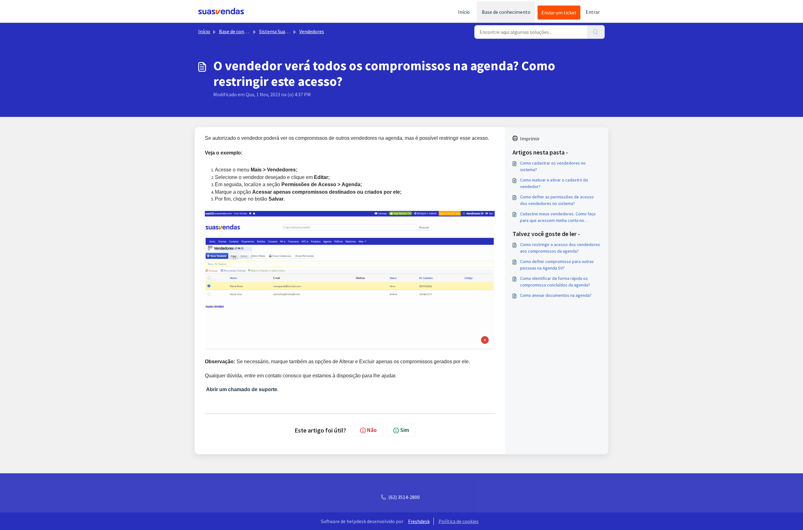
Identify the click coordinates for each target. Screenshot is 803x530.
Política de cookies (459, 521)
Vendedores (311, 31)
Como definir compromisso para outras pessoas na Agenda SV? (557, 265)
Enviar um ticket (559, 12)
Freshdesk (419, 521)
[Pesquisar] (596, 32)
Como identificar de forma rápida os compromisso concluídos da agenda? (555, 281)
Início (464, 12)
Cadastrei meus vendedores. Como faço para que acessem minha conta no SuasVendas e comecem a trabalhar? (558, 217)
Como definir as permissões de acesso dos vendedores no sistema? (557, 200)
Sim (404, 429)
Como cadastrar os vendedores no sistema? (553, 166)
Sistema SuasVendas (280, 31)
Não (372, 429)
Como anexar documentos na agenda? (556, 295)
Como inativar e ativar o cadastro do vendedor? (554, 183)
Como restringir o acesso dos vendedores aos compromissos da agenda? (560, 248)
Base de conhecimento (506, 12)
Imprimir (530, 138)
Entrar (593, 12)
